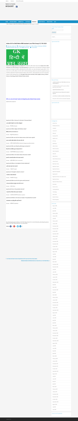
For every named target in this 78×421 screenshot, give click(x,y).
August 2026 (55, 205)
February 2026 (55, 213)
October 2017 (55, 368)
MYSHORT (10, 6)
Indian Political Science (57, 158)
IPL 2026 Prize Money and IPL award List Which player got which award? (61, 86)
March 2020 (55, 294)
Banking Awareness (56, 125)
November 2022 (55, 266)
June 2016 (54, 409)
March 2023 (55, 261)
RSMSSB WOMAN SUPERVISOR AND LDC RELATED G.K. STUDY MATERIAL (35, 260)
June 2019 (54, 317)
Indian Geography (56, 151)
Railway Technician (38, 46)
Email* (53, 28)
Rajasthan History (56, 179)
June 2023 (54, 256)
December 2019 (55, 302)
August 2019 (55, 312)
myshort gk (26, 47)
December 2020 (55, 289)
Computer (54, 128)
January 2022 (55, 277)
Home (7, 24)
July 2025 (54, 218)
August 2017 (55, 373)
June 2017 (54, 378)
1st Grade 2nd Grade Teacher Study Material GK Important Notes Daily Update (22, 258)
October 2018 (55, 338)
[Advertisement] (45, 11)
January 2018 (55, 361)
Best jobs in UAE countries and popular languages (61, 98)
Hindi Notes (55, 143)
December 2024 (55, 226)
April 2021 (54, 284)
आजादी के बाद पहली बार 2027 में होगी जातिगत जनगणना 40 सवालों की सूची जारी (61, 83)
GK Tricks (54, 141)
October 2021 (55, 279)
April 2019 (54, 322)
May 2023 (54, 259)
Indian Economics (56, 148)
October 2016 (55, 399)
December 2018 (55, 333)
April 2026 (54, 210)
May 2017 (54, 381)
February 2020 (55, 297)
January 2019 (55, 330)
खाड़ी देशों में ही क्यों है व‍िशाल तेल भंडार (58, 89)
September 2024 (55, 233)
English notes (55, 138)
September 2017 (55, 371)
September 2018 (55, 340)
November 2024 (55, 228)
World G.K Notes (55, 197)
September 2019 (55, 310)
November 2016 (55, 396)
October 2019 (55, 307)
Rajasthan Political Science (57, 181)
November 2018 (55, 335)
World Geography (56, 199)
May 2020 (54, 292)
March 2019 (55, 325)
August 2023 (55, 251)
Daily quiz (11, 24)
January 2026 (55, 216)
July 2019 (54, 315)
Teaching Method (56, 189)
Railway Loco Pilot (30, 46)
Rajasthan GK (55, 174)
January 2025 (55, 223)
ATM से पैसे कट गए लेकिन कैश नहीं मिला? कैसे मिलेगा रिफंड (61, 96)
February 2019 (55, 328)
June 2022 (54, 272)
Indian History (55, 156)
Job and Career (55, 161)
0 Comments (34, 47)
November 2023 (55, 243)
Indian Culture (55, 146)
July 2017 (54, 376)
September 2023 (55, 249)
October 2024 (55, 231)
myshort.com (8, 419)
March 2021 (55, 287)
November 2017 (55, 366)
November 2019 (55, 305)
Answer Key (55, 123)
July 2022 (54, 269)
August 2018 (55, 343)
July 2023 (54, 254)
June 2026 (54, 208)
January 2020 (55, 300)
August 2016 (55, 404)
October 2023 (55, 246)
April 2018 (54, 353)
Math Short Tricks (56, 163)
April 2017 (54, 384)
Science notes (55, 186)
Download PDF (55, 135)
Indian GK (14, 46)
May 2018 (54, 350)
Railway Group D (21, 46)
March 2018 (55, 356)
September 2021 (55, 282)
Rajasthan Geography (56, 171)
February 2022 (55, 274)
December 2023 (55, 241)
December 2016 (55, 394)
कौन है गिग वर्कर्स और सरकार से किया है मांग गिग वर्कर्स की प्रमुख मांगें (61, 93)
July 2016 (54, 406)
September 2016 (55, 401)
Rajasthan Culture (56, 166)
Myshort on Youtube (10, 4)
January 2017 (55, 391)
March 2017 (55, 386)
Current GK (55, 130)
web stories (55, 194)
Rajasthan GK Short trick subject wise (59, 176)
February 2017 (55, 389)
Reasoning (54, 184)
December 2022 (55, 264)
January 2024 (55, 238)
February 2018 (55, 358)
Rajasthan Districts (56, 169)
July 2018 (54, 345)
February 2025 (55, 221)
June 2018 (54, 348)
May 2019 (54, 320)
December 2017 (55, 363)
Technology (55, 191)
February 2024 (55, 236)
